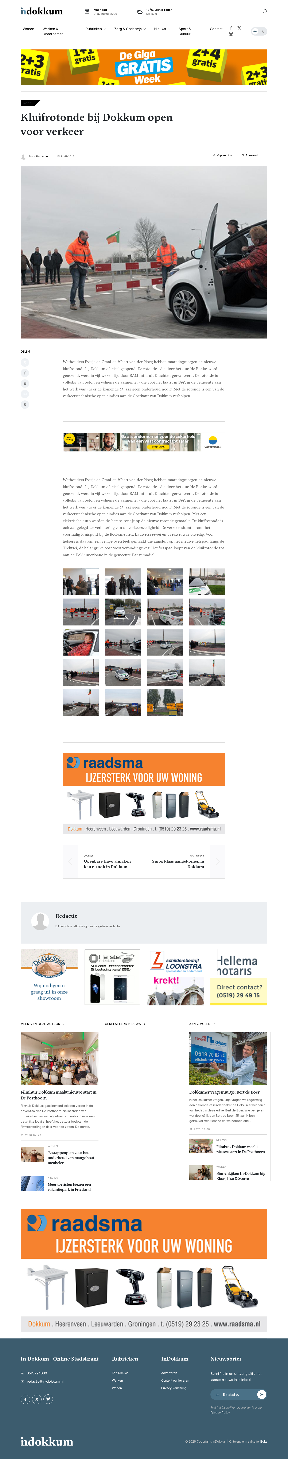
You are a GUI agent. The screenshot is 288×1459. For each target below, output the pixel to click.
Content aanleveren (175, 1380)
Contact (216, 29)
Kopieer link (224, 155)
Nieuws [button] (160, 29)
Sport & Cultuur (185, 31)
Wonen (28, 29)
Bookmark (252, 155)
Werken (117, 1380)
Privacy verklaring (174, 1388)
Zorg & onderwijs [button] (128, 29)
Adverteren (169, 1373)
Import (27, 103)
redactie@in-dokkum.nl (45, 1381)
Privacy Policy (220, 1412)
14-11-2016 (67, 156)
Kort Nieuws (120, 1373)
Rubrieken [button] (94, 29)
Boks (263, 1441)
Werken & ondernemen (53, 31)
